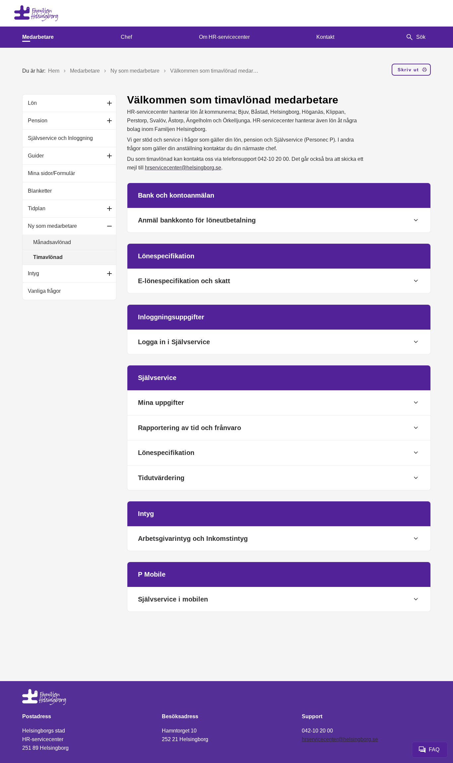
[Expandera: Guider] (109, 155)
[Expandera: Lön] (109, 103)
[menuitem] (38, 37)
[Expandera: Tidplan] (109, 208)
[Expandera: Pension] (109, 120)
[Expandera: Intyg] (109, 273)
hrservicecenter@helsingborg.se (183, 167)
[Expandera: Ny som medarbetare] (109, 226)
